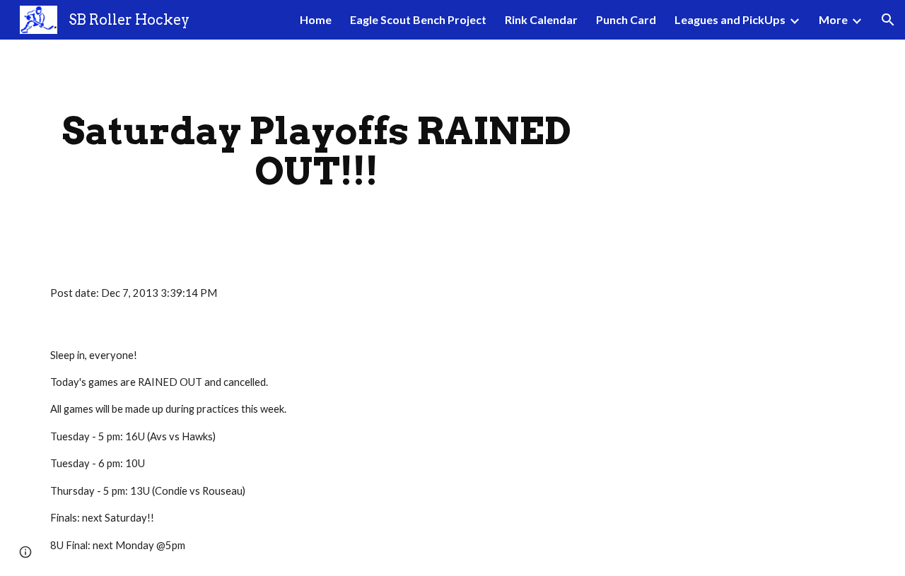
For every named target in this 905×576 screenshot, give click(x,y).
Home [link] (316, 19)
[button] (888, 20)
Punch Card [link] (626, 19)
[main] (317, 151)
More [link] (833, 19)
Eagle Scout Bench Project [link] (418, 19)
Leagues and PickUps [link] (730, 19)
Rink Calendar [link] (541, 19)
